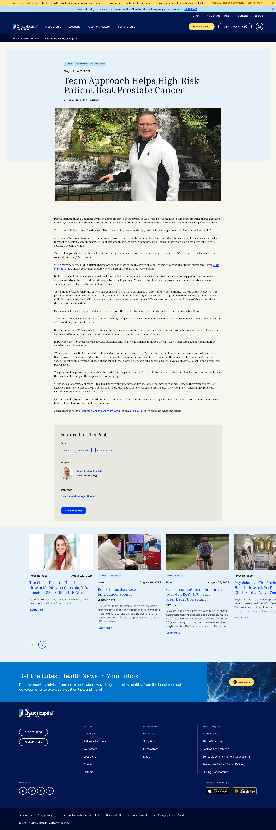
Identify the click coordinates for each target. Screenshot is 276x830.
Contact (89, 764)
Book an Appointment (216, 749)
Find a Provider (202, 26)
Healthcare (150, 733)
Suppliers (149, 741)
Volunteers (90, 749)
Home (16, 38)
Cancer (66, 450)
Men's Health (83, 450)
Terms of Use (254, 2)
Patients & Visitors (95, 741)
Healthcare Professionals (249, 15)
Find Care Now (211, 733)
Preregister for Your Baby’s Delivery (224, 764)
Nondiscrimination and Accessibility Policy (79, 815)
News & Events (212, 15)
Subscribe (246, 682)
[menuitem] (197, 16)
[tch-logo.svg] (26, 26)
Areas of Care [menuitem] (53, 26)
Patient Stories (105, 450)
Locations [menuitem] (74, 26)
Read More (190, 9)
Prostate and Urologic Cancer (78, 496)
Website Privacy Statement (228, 2)
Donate (197, 15)
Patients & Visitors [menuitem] (98, 26)
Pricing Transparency (216, 772)
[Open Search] (259, 26)
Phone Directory (212, 741)
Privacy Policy (44, 815)
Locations (90, 756)
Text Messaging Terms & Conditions (170, 815)
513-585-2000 (33, 732)
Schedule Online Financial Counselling (226, 756)
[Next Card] (42, 645)
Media (147, 756)
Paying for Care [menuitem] (126, 26)
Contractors (150, 749)
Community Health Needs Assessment (126, 815)
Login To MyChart (237, 27)
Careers (228, 15)
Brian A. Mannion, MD (89, 471)
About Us (89, 733)
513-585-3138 (137, 410)
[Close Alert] (273, 3)
